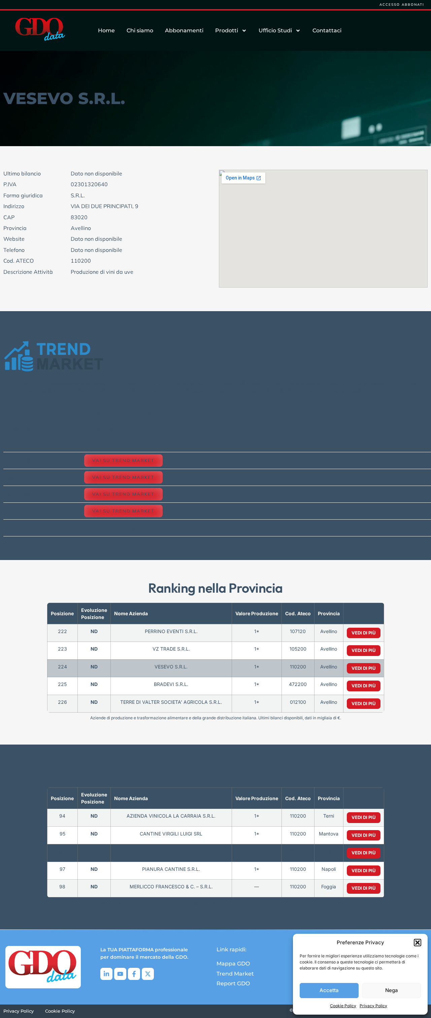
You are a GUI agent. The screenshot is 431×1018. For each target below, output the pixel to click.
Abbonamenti (184, 30)
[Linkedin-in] (106, 974)
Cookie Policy (343, 1005)
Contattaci (326, 30)
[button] (417, 942)
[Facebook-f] (134, 974)
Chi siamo (140, 30)
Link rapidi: (231, 949)
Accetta (329, 990)
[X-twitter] (148, 974)
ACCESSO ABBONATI (401, 4)
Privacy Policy (373, 1005)
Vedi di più (364, 632)
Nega (391, 990)
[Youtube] (120, 974)
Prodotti (226, 30)
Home (106, 30)
